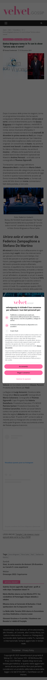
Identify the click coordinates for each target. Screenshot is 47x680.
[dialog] (23, 340)
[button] (23, 331)
